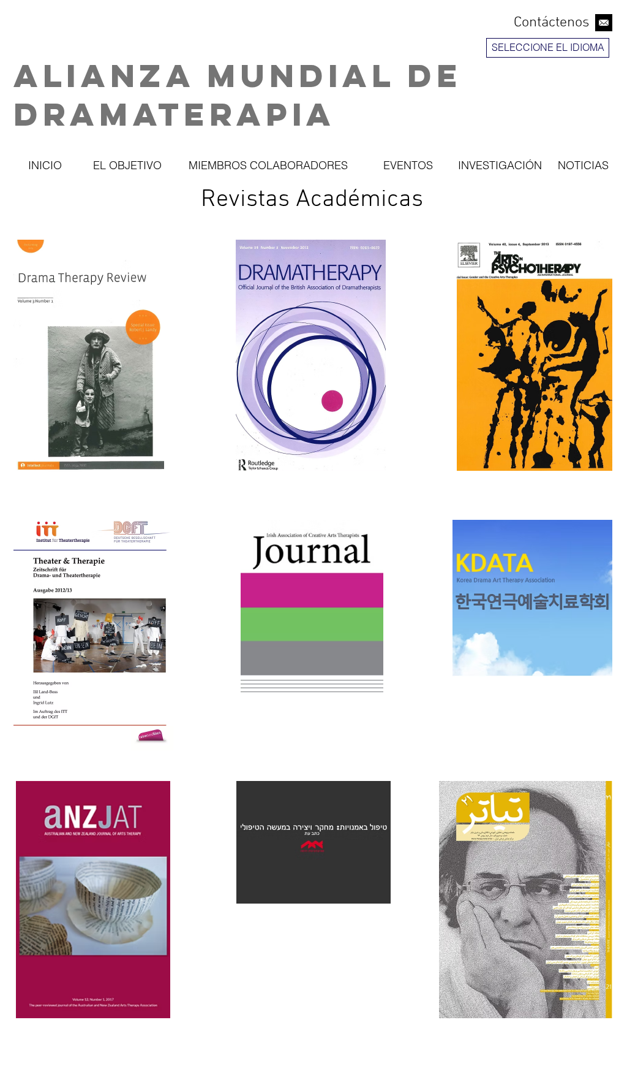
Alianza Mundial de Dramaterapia (237, 94)
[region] (549, 82)
